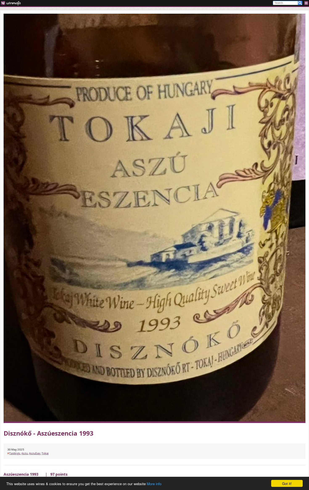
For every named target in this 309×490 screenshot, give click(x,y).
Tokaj (45, 453)
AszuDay (34, 453)
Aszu (24, 453)
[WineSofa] (12, 3)
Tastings (14, 453)
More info (154, 483)
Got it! (287, 483)
